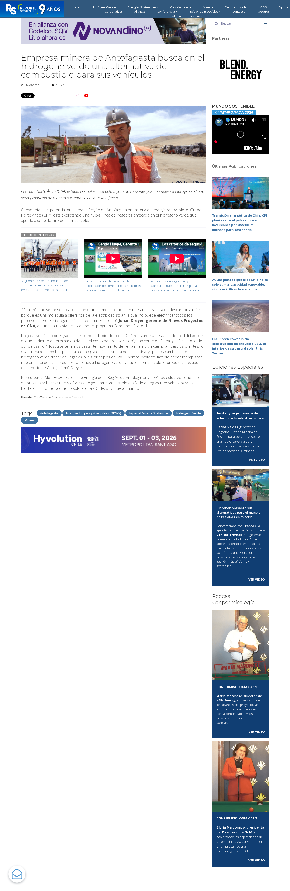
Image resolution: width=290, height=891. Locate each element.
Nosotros (263, 11)
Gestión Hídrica (180, 7)
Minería (208, 7)
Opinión (284, 7)
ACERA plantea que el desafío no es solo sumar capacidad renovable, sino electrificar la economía (240, 284)
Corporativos (113, 11)
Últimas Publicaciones (187, 16)
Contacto (238, 11)
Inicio (76, 7)
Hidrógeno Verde (104, 7)
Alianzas (139, 11)
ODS (263, 7)
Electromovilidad (236, 7)
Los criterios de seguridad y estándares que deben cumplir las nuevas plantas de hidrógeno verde (174, 285)
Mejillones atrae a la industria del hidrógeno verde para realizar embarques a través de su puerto (45, 285)
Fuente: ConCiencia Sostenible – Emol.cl (52, 397)
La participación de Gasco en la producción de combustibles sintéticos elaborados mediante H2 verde (113, 285)
